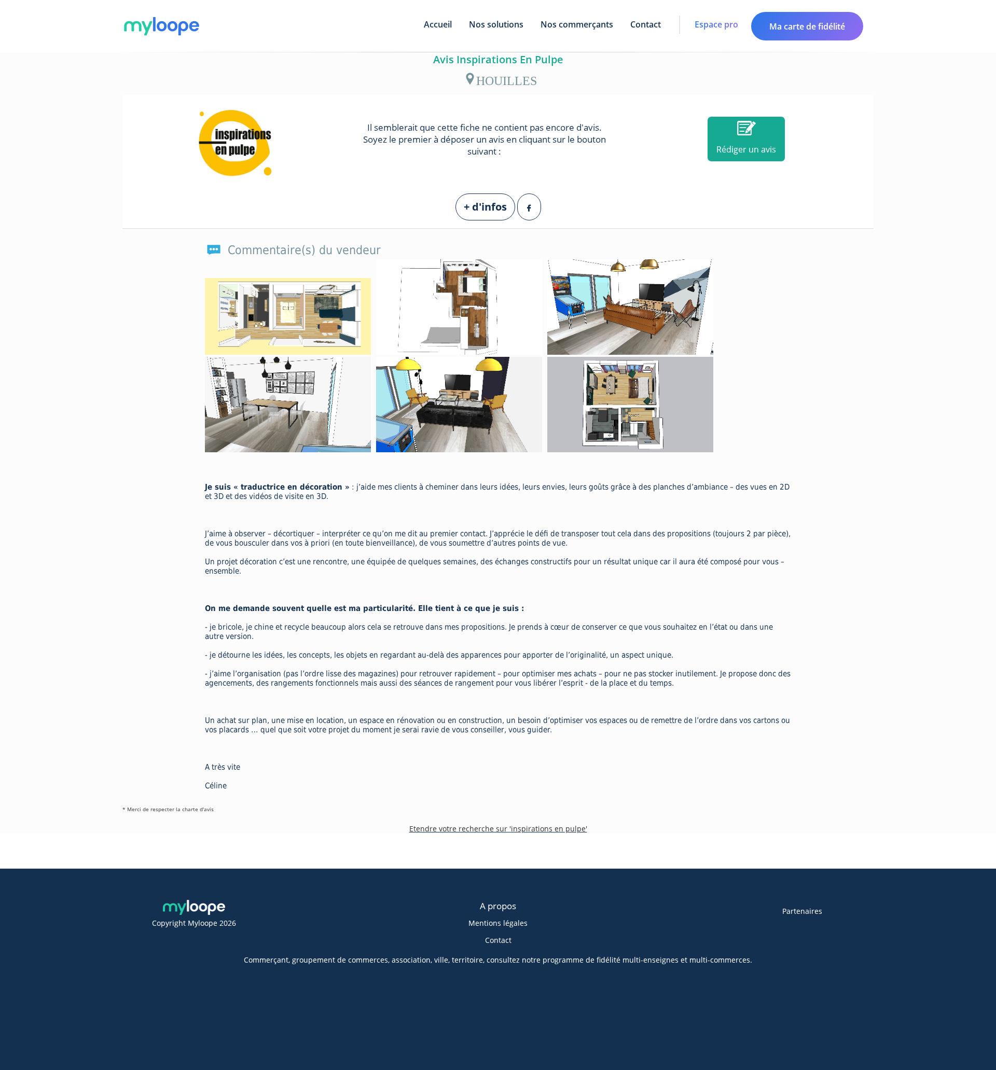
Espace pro (716, 24)
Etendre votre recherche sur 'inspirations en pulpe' (498, 828)
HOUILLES (506, 79)
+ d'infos (485, 207)
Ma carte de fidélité (807, 26)
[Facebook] (529, 206)
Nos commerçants (577, 24)
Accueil (438, 24)
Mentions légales (498, 923)
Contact (645, 24)
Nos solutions (496, 24)
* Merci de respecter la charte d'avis (168, 809)
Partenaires (802, 911)
